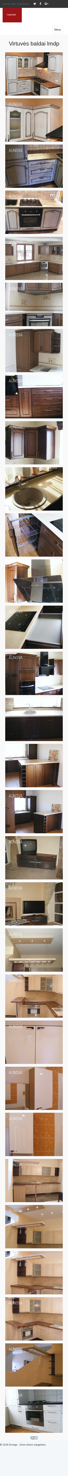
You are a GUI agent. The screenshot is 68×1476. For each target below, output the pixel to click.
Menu (57, 29)
